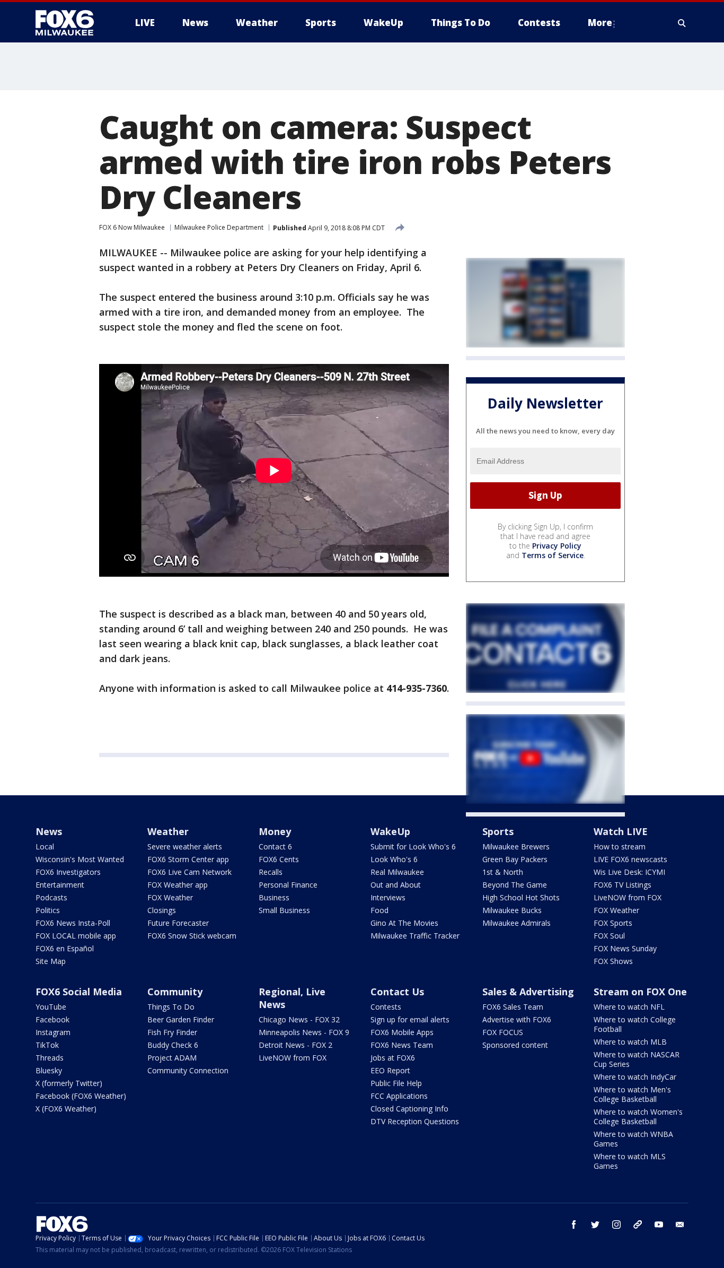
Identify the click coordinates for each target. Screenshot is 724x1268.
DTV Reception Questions (414, 1121)
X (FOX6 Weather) (66, 1109)
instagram (616, 1224)
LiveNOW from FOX (627, 897)
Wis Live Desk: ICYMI (629, 872)
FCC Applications (399, 1096)
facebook (574, 1224)
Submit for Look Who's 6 (413, 846)
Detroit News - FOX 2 (295, 1045)
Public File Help (396, 1083)
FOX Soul (609, 936)
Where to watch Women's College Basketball (638, 1116)
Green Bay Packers (515, 859)
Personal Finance (288, 885)
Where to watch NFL (629, 1007)
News (49, 831)
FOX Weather (170, 897)
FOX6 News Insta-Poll (73, 923)
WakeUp (390, 831)
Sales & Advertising (528, 991)
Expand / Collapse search (682, 23)
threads (637, 1224)
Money (275, 831)
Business (274, 897)
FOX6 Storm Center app (188, 859)
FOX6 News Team (401, 1045)
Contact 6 (275, 846)
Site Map (51, 961)
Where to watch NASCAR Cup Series (636, 1059)
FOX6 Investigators (68, 872)
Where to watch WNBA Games (633, 1139)
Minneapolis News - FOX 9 (304, 1032)
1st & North (502, 872)
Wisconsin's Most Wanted (80, 859)
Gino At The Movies (404, 923)
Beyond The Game (514, 885)
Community (174, 991)
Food (379, 910)
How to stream (620, 846)
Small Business (284, 910)
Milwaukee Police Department (218, 227)
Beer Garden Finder (180, 1019)
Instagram (53, 1032)
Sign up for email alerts (409, 1019)
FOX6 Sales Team (512, 1007)
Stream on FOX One (640, 991)
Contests (385, 1007)
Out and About (395, 885)
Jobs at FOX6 (392, 1058)
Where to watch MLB (630, 1042)
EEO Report (390, 1070)
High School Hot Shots (521, 897)
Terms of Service (553, 555)
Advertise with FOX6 (516, 1019)
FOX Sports (613, 923)
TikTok (47, 1045)
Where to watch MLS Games (630, 1161)
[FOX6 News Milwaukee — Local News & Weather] (70, 23)
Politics (48, 910)
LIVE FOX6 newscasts (630, 859)
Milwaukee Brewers (516, 846)
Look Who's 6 (394, 859)
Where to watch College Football (635, 1024)
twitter (595, 1224)
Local (45, 846)
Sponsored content (515, 1045)
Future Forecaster (178, 923)
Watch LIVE (621, 831)
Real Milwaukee (397, 872)
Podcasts (51, 897)
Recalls (270, 872)
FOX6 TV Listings (622, 885)
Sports (498, 831)
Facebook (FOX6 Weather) (81, 1096)
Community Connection (187, 1070)
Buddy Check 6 (172, 1045)
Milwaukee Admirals (516, 923)
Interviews (387, 897)
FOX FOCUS (502, 1032)
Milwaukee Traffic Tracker (415, 936)
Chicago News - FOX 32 (299, 1019)
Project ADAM (172, 1058)
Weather (168, 831)
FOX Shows (613, 961)
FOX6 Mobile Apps (402, 1032)
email (680, 1224)
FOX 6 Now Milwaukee (132, 227)
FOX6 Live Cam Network (189, 872)
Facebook (52, 1019)
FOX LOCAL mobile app (76, 936)
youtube (658, 1224)
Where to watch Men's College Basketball (632, 1094)
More (600, 22)
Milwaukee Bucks (512, 910)
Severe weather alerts (184, 846)
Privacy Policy (556, 546)
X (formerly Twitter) (69, 1083)
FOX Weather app (177, 885)
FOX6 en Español (65, 948)
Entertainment (60, 885)
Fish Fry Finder (172, 1032)
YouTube (51, 1007)
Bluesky (49, 1070)
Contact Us (397, 991)
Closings (161, 910)
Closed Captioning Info (409, 1109)
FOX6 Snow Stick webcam (191, 936)
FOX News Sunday (625, 948)
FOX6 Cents (279, 859)
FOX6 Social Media (79, 991)
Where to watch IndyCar (635, 1077)
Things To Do (171, 1007)
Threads (50, 1058)
